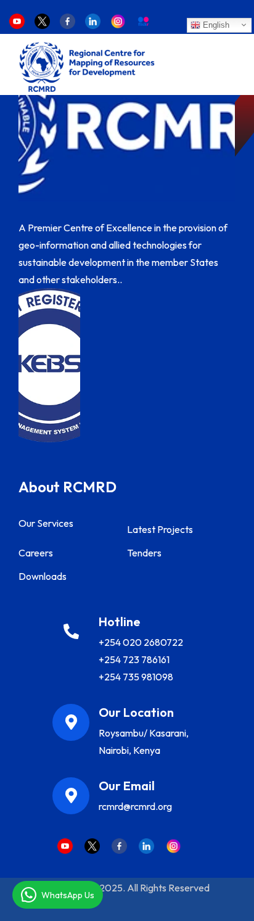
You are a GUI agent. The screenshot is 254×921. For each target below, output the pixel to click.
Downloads (42, 576)
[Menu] (226, 67)
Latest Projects (160, 529)
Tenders (144, 553)
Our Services (45, 523)
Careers (35, 553)
